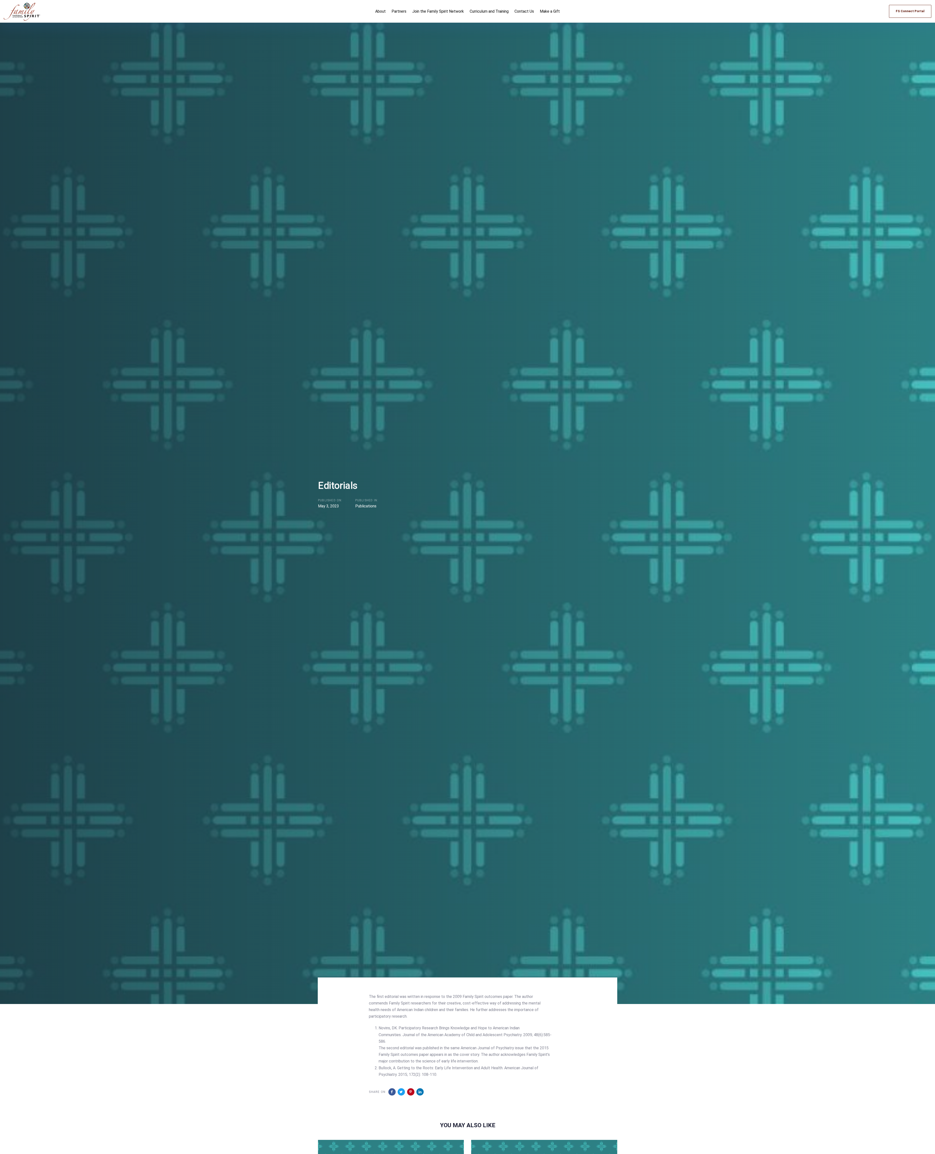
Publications (365, 506)
